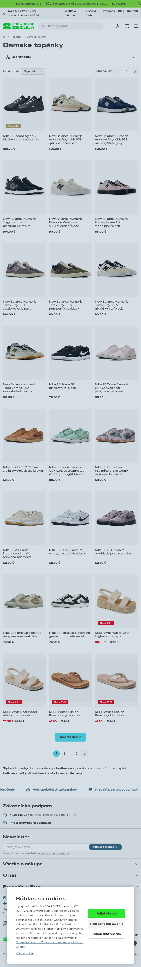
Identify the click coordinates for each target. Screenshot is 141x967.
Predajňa (109, 11)
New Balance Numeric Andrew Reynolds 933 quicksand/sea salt (65, 139)
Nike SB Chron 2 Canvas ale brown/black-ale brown (23, 468)
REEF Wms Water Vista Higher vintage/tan (112, 634)
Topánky (16, 37)
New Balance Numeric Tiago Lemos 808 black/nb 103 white (19, 222)
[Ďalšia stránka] (135, 71)
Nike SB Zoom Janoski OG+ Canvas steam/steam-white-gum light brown (69, 470)
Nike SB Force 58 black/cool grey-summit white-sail (69, 634)
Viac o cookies (25, 953)
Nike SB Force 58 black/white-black (62, 386)
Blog (121, 11)
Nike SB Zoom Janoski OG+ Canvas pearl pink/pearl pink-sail (111, 388)
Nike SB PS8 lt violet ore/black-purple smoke (113, 551)
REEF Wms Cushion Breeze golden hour (109, 713)
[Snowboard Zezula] (19, 26)
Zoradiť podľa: (11, 71)
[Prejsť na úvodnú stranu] (4, 37)
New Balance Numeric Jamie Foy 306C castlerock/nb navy (19, 305)
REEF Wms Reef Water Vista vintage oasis (20, 713)
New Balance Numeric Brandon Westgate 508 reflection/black (65, 222)
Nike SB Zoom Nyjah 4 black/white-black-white (21, 137)
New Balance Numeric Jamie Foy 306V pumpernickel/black (65, 305)
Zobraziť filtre (21, 57)
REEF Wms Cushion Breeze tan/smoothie (64, 713)
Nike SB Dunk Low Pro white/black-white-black (67, 551)
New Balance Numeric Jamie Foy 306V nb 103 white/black (111, 305)
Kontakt (132, 11)
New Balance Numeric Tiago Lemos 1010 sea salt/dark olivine (19, 388)
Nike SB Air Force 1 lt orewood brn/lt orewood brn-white (17, 553)
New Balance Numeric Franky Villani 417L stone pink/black (111, 222)
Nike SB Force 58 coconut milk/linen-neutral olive (22, 634)
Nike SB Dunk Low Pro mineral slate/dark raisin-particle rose (111, 470)
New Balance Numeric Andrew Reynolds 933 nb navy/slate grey (111, 139)
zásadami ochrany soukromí (53, 853)
